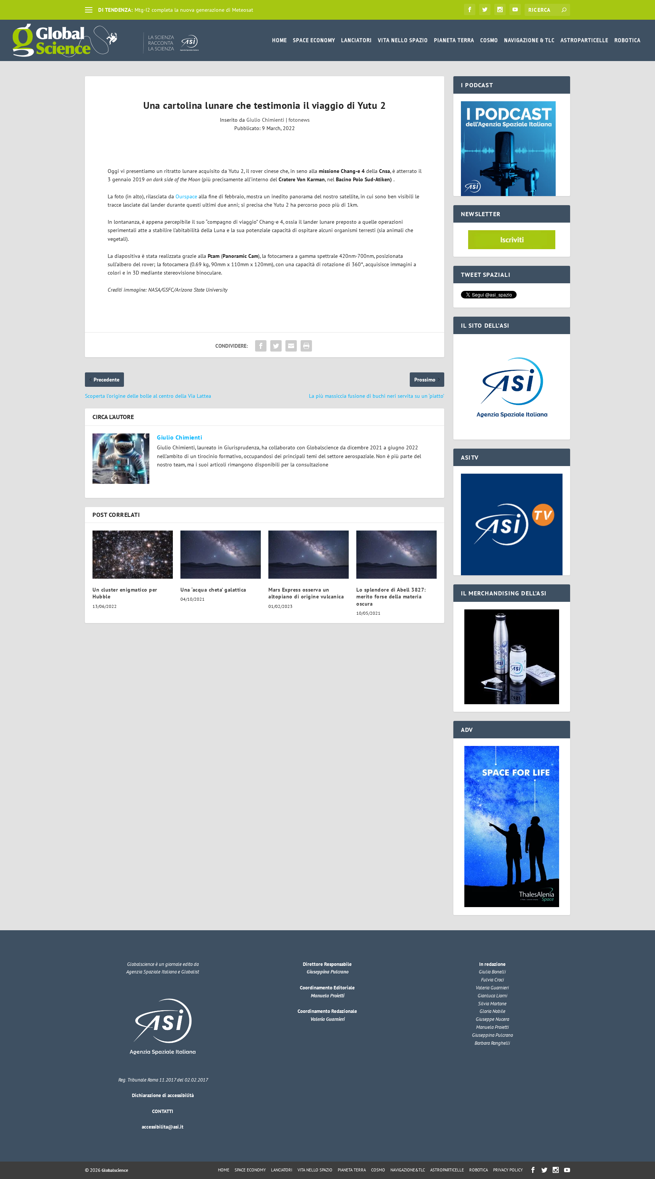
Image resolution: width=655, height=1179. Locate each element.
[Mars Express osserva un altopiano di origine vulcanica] (308, 555)
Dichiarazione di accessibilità (163, 1095)
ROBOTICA (627, 40)
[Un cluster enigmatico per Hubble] (132, 555)
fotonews (299, 119)
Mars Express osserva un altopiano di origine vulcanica (306, 593)
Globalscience (115, 1170)
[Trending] (88, 10)
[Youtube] (515, 9)
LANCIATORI (356, 40)
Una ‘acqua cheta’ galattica (213, 589)
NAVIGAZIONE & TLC (529, 40)
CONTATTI (162, 1111)
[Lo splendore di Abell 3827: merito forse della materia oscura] (396, 555)
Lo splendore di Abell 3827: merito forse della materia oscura (391, 596)
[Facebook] (469, 9)
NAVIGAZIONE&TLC (407, 1170)
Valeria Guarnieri (327, 1019)
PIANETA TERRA (454, 40)
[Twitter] (484, 9)
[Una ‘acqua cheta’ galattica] (220, 555)
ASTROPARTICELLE (584, 40)
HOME (279, 40)
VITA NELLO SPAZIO (403, 40)
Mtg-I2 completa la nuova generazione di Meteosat (194, 9)
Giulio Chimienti (265, 119)
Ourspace (186, 196)
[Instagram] (500, 9)
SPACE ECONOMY (314, 40)
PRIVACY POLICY (508, 1170)
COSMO (489, 40)
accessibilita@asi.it (162, 1127)
